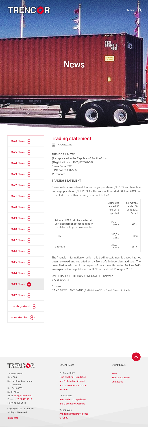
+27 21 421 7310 (23, 399)
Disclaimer (12, 418)
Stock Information (121, 378)
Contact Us (117, 382)
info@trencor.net (23, 396)
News (114, 374)
